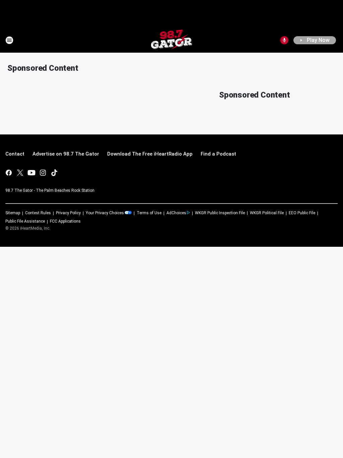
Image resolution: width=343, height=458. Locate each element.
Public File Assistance (25, 221)
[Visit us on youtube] (31, 173)
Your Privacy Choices (105, 213)
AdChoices (176, 213)
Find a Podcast (218, 154)
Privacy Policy (68, 213)
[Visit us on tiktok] (54, 173)
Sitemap (12, 213)
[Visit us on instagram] (43, 173)
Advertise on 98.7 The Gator (65, 154)
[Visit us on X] (20, 173)
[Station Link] (171, 40)
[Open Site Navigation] (9, 40)
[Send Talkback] (284, 40)
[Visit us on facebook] (9, 173)
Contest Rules (38, 213)
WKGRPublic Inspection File (220, 213)
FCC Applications (65, 221)
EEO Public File (302, 213)
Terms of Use (149, 213)
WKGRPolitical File (267, 213)
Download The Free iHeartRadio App (150, 154)
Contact (14, 154)
